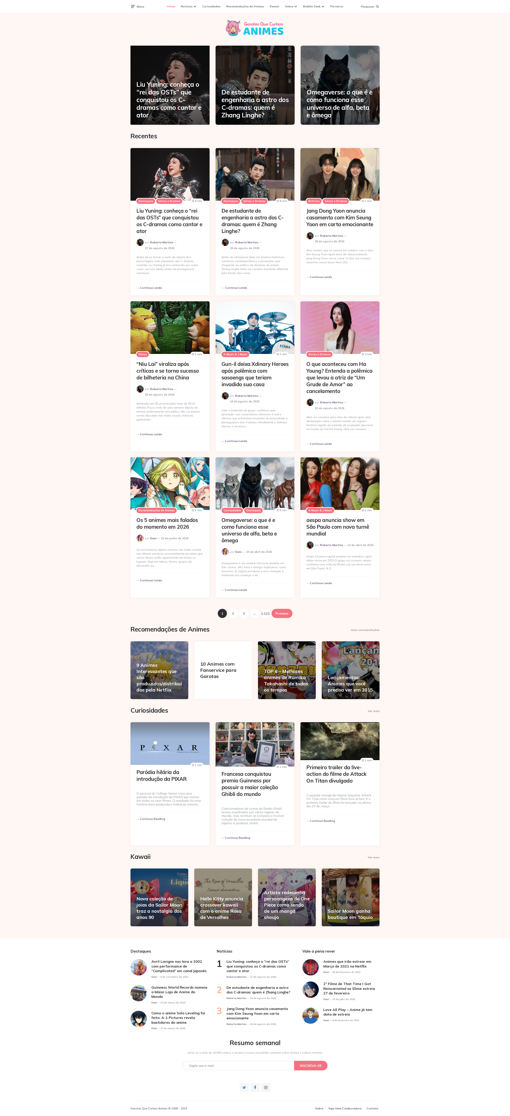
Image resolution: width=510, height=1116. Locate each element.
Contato (373, 1108)
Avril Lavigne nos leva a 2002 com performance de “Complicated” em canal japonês (179, 966)
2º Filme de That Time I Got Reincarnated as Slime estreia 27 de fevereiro (349, 988)
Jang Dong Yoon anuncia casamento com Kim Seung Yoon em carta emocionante (339, 217)
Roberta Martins (161, 242)
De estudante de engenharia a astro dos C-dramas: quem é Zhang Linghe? (255, 103)
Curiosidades (211, 6)
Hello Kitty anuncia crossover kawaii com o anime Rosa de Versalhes (221, 908)
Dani (153, 538)
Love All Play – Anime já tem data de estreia (347, 1012)
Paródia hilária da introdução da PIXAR (161, 775)
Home (171, 6)
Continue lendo (151, 287)
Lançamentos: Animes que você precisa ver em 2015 (350, 683)
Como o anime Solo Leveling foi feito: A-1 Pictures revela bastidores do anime (178, 1018)
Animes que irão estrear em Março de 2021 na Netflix (347, 963)
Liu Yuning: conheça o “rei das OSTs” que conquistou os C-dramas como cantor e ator (168, 99)
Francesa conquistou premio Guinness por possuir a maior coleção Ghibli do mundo (250, 784)
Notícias (186, 6)
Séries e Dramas (169, 201)
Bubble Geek (312, 6)
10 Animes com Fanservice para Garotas (218, 670)
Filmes (142, 354)
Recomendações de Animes (245, 6)
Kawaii (274, 6)
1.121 (265, 613)
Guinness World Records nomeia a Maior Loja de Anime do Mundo (179, 992)
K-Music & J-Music (235, 354)
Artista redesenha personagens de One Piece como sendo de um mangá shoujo (287, 904)
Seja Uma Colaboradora (345, 1108)
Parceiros (336, 6)
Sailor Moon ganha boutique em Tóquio (350, 914)
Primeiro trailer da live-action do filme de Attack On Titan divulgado (336, 774)
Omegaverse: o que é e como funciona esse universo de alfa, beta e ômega (340, 103)
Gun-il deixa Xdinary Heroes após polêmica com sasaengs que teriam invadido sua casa (255, 374)
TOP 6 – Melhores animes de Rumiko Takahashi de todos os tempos (286, 680)
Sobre (289, 6)
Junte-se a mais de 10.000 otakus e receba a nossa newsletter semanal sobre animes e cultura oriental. (255, 1052)
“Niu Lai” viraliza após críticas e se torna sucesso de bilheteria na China (167, 371)
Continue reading (152, 818)
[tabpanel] (170, 85)
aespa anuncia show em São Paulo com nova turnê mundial (337, 527)
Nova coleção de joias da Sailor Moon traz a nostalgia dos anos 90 (159, 908)
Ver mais (374, 711)
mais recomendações (365, 630)
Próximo (282, 613)
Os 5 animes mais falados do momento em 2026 (167, 523)
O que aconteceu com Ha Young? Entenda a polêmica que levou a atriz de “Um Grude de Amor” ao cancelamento (339, 377)
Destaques (145, 201)
